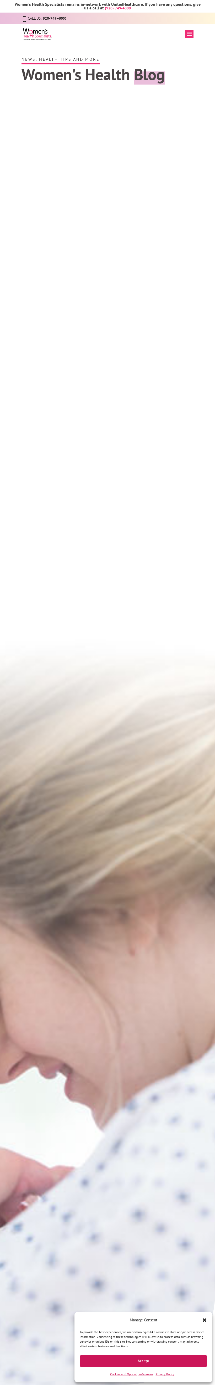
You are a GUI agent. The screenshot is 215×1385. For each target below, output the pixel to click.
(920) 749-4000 (118, 8)
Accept (143, 1360)
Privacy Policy (165, 1374)
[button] (204, 1320)
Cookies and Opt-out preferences (131, 1374)
